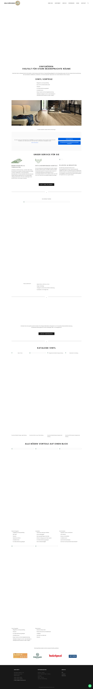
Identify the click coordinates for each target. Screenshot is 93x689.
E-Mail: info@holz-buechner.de (20, 680)
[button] (89, 685)
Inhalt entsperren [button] (69, 139)
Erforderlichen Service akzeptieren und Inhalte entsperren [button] (69, 143)
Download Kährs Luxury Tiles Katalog (36, 435)
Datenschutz (64, 675)
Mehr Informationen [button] (34, 142)
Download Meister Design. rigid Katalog (19, 435)
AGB (62, 672)
